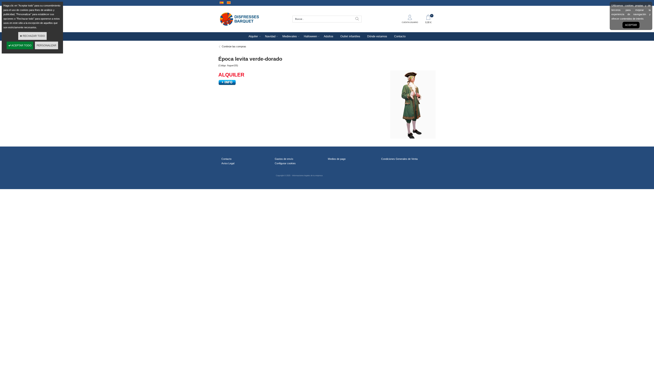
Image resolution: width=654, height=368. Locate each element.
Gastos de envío (284, 158)
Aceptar (631, 25)
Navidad (270, 36)
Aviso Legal (227, 163)
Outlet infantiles (350, 36)
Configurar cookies (285, 163)
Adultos (328, 36)
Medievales (289, 36)
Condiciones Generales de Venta (399, 158)
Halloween (310, 36)
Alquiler (253, 36)
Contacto (400, 36)
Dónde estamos (377, 36)
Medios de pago (337, 158)
